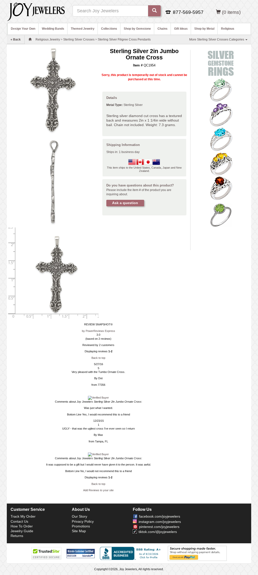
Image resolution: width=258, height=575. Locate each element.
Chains (162, 28)
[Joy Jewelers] (36, 11)
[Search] (154, 11)
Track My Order (23, 516)
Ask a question (125, 203)
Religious (227, 28)
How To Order (22, 526)
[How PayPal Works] (197, 553)
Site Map (79, 531)
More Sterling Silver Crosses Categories (217, 39)
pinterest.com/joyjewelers (159, 527)
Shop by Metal (204, 28)
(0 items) (231, 12)
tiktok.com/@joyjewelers (158, 532)
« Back (16, 39)
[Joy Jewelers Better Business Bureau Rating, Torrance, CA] (131, 553)
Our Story (79, 516)
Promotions (81, 526)
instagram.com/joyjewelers (160, 522)
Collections (109, 28)
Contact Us (19, 521)
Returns (17, 536)
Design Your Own (23, 28)
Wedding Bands (53, 28)
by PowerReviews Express (98, 330)
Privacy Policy (83, 521)
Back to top (98, 357)
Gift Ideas (181, 28)
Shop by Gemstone (137, 28)
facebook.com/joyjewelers (159, 516)
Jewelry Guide (22, 531)
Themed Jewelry (82, 28)
